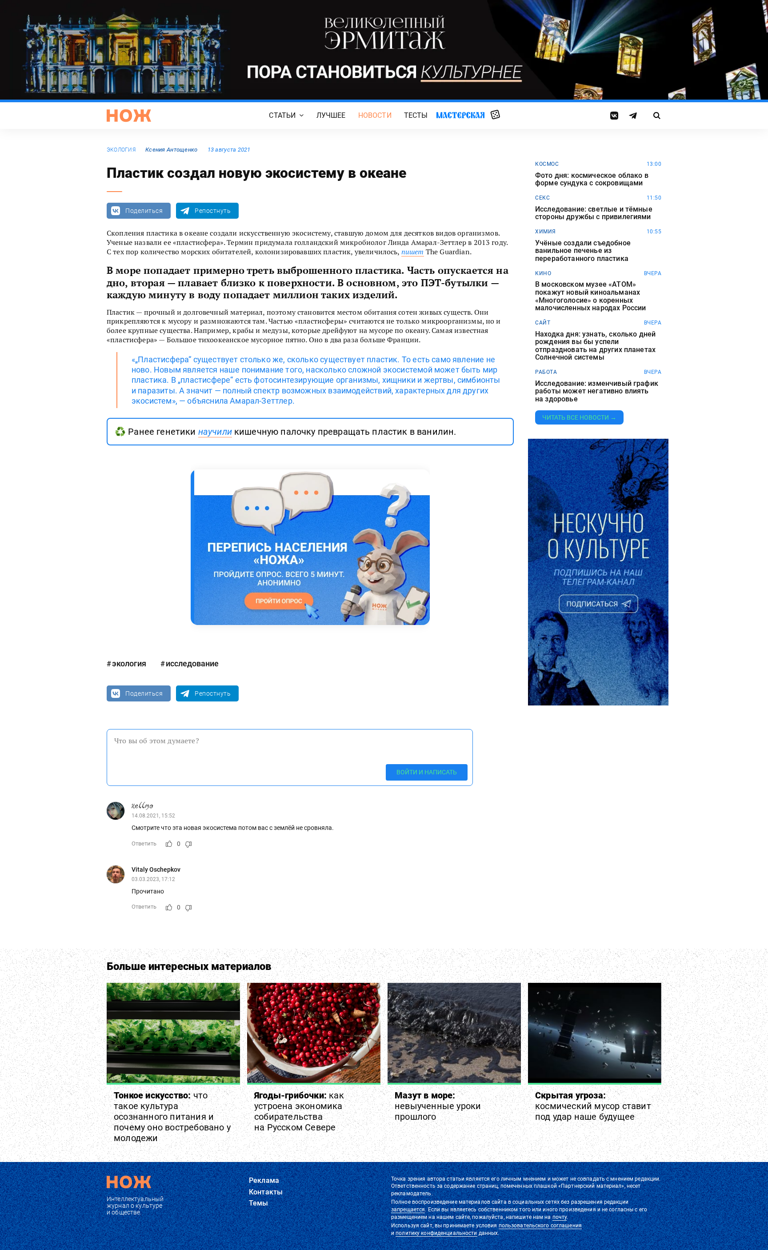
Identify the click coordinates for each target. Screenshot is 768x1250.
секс (542, 198)
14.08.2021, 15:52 (153, 816)
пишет (412, 251)
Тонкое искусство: (172, 1116)
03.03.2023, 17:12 (153, 879)
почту (559, 1217)
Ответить (144, 843)
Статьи (282, 115)
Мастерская (460, 115)
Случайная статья (495, 115)
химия (545, 231)
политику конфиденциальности (436, 1233)
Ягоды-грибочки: (299, 1111)
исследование (192, 663)
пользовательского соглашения (540, 1225)
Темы (258, 1203)
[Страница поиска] (657, 115)
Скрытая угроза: (593, 1106)
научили (215, 431)
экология (121, 150)
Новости (375, 115)
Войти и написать (426, 772)
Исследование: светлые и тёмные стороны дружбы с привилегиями (593, 213)
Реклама (264, 1180)
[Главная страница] (129, 115)
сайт (542, 323)
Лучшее (331, 115)
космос (547, 164)
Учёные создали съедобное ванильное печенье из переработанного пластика (583, 251)
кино (543, 273)
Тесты (416, 115)
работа (546, 372)
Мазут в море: (438, 1106)
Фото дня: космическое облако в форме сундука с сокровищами (591, 179)
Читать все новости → (579, 417)
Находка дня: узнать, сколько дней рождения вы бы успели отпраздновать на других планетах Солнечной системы (595, 345)
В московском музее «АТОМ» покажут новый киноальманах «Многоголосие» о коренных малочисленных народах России (590, 296)
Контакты (266, 1192)
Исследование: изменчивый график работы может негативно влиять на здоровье (596, 391)
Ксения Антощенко (171, 149)
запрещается (408, 1209)
